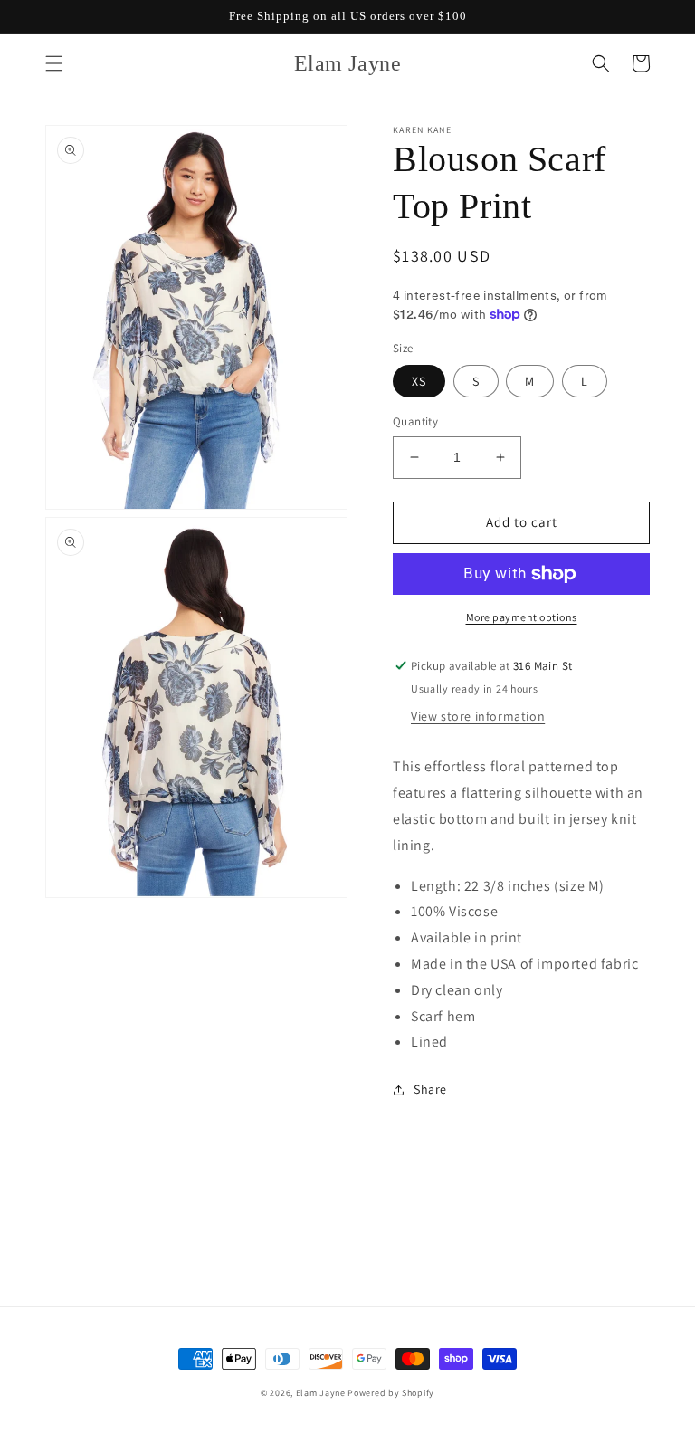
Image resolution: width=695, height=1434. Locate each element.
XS (419, 381)
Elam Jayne (321, 1393)
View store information (478, 716)
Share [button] (430, 1089)
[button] (54, 63)
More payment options (521, 617)
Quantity (415, 421)
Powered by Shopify (391, 1393)
